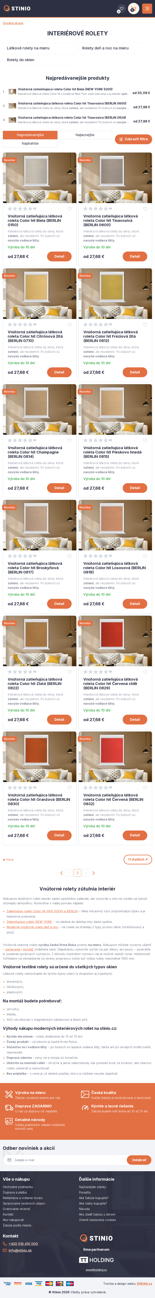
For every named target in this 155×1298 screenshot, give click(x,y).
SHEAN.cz (144, 1284)
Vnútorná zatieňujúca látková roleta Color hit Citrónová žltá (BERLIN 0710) (35, 336)
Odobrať (139, 1160)
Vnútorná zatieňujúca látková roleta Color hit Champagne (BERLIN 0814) (35, 452)
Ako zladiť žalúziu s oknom (97, 1214)
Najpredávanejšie (30, 135)
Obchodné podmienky (18, 1187)
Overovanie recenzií (16, 1209)
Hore (9, 859)
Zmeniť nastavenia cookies (97, 1220)
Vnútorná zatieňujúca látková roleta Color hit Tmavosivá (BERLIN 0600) (72, 103)
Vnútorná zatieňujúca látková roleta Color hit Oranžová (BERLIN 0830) (39, 799)
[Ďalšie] (93, 872)
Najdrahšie (30, 143)
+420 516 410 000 (23, 1244)
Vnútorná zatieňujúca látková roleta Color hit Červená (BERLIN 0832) (113, 799)
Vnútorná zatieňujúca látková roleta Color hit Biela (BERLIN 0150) (35, 220)
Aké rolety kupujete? (93, 1203)
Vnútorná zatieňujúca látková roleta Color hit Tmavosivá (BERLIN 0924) (72, 117)
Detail (59, 256)
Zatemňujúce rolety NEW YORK (30, 922)
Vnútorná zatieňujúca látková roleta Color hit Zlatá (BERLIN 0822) (35, 683)
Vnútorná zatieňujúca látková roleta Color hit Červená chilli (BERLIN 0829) (110, 683)
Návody (84, 1209)
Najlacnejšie (84, 135)
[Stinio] (17, 8)
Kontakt (8, 1214)
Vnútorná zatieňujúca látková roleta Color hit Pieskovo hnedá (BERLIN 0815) (112, 452)
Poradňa (85, 1192)
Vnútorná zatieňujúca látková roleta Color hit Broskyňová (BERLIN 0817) (35, 567)
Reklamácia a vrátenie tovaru (23, 1198)
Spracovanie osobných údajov (24, 1203)
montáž (28, 949)
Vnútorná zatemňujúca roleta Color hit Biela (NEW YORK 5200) (65, 89)
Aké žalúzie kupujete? (94, 1198)
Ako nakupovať (13, 1220)
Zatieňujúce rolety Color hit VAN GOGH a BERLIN (42, 911)
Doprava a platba (15, 1192)
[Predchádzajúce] (61, 872)
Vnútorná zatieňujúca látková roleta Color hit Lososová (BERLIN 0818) (114, 567)
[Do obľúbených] (69, 208)
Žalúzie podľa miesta (17, 1225)
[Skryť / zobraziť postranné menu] (147, 9)
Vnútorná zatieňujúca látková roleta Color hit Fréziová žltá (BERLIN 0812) (110, 336)
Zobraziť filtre (136, 139)
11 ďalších (136, 859)
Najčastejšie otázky (92, 1187)
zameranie (12, 949)
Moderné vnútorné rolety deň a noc (32, 927)
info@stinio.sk (20, 1250)
